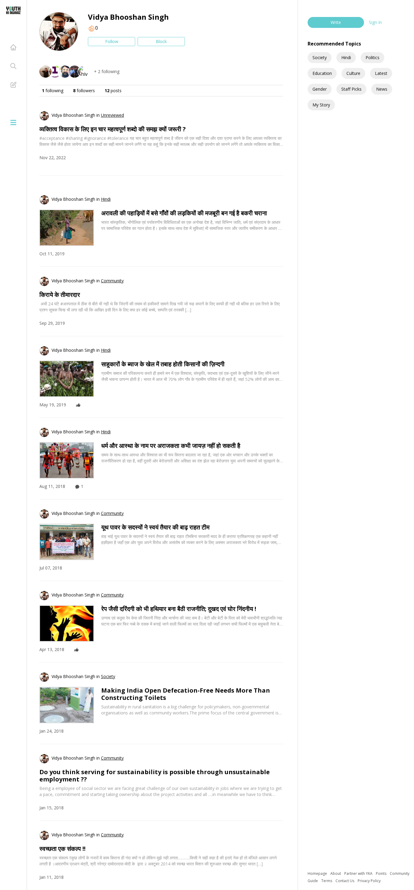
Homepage (318, 873)
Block (161, 41)
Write (336, 22)
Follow (111, 41)
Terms (327, 880)
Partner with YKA (358, 873)
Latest (381, 73)
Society (319, 57)
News (381, 89)
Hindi (346, 57)
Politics (372, 57)
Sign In (375, 22)
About (336, 873)
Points (381, 873)
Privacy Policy (369, 880)
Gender (319, 89)
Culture (353, 73)
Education (322, 73)
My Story (321, 105)
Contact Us (345, 880)
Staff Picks (351, 89)
